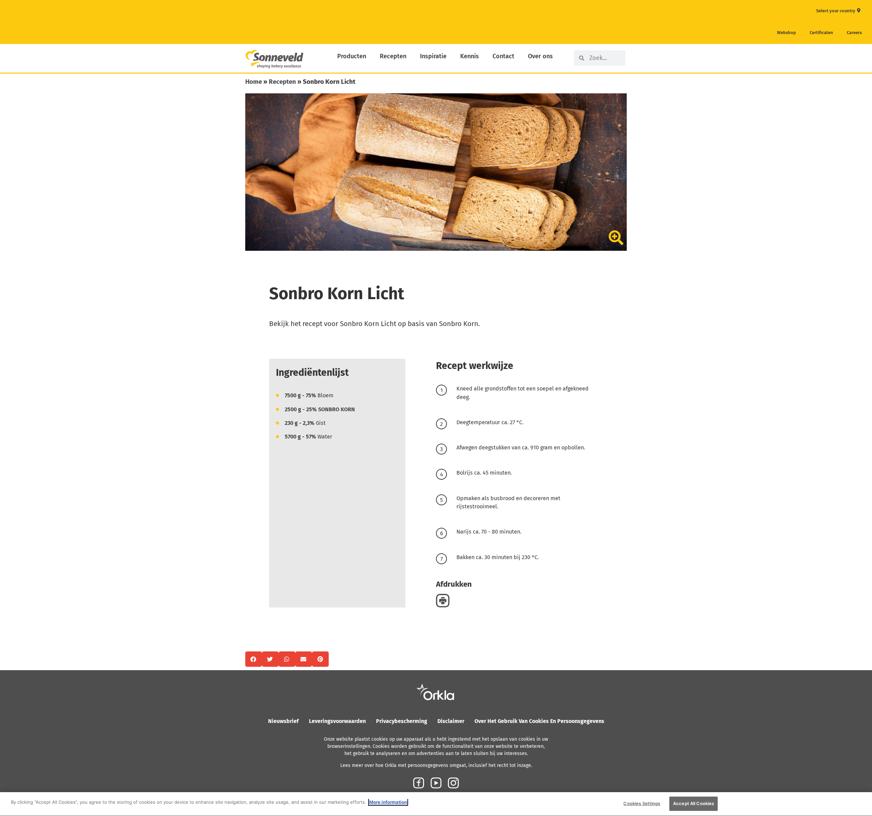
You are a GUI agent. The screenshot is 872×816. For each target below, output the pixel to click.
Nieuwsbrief (283, 721)
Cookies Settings (641, 803)
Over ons (540, 56)
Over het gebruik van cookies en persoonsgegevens (539, 721)
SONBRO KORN (336, 409)
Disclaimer (450, 721)
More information (388, 802)
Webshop (786, 32)
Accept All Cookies (693, 803)
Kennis (469, 56)
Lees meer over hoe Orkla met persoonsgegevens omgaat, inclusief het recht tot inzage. (436, 765)
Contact (503, 56)
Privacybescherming (401, 721)
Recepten (393, 56)
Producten (351, 56)
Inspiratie (433, 56)
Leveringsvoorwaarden (337, 721)
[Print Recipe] (443, 600)
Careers (854, 32)
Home (253, 82)
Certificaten (821, 32)
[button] (253, 659)
